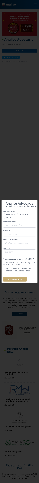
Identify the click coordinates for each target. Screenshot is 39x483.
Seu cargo (6, 248)
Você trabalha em (9, 211)
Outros (9, 218)
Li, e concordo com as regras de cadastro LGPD (20, 263)
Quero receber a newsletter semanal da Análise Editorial (19, 270)
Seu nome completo (9, 221)
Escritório (10, 214)
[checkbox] (19, 263)
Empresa (24, 214)
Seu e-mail (6, 230)
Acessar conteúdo (15, 279)
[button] (33, 243)
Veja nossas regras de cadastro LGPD (18, 259)
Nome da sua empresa (10, 239)
